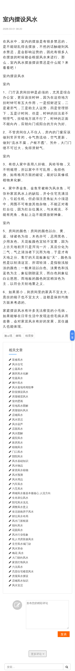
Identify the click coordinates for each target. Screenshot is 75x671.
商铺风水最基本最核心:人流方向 (31, 493)
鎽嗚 (19, 335)
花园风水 (17, 530)
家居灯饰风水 (20, 562)
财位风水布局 (20, 516)
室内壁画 (17, 401)
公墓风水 (17, 369)
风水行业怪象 (20, 534)
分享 (72, 335)
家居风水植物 (20, 470)
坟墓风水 (17, 378)
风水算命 (17, 548)
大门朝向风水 (20, 557)
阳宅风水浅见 (20, 502)
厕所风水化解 (20, 373)
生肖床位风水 (20, 497)
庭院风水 (17, 438)
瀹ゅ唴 (8, 335)
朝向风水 (17, 525)
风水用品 (17, 479)
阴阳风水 (17, 456)
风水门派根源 (20, 520)
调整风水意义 (20, 507)
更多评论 (36, 654)
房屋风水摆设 (20, 576)
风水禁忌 (17, 419)
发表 (64, 634)
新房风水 (17, 442)
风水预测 (17, 474)
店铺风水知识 (20, 580)
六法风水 (17, 566)
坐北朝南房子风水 (23, 511)
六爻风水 (17, 488)
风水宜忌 (17, 585)
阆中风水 (17, 382)
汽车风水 (17, 484)
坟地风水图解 (20, 405)
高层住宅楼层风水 (23, 571)
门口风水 (17, 451)
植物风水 (17, 447)
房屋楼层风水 (20, 396)
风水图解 (17, 433)
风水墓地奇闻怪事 (23, 387)
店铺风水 (17, 415)
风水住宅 (17, 364)
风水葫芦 (17, 424)
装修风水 (17, 359)
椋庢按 (29, 335)
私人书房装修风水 (23, 539)
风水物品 (17, 465)
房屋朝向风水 (20, 410)
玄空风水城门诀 (21, 543)
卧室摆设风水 (20, 392)
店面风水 (17, 428)
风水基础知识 (20, 461)
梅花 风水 (18, 553)
